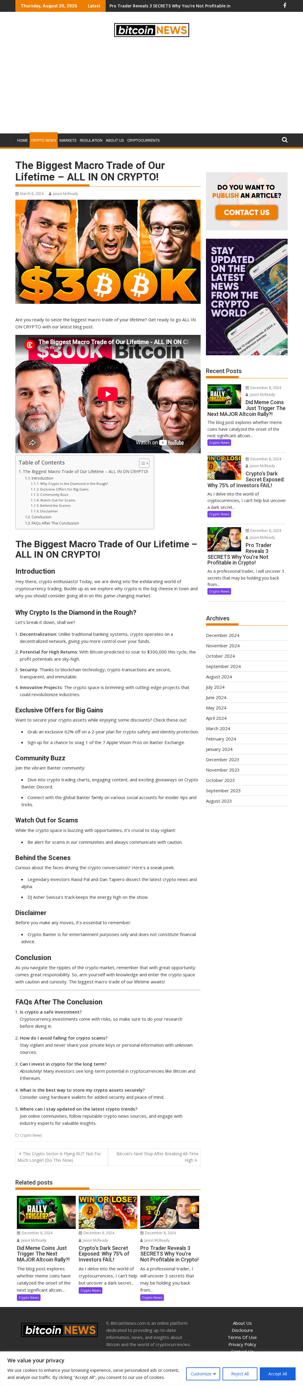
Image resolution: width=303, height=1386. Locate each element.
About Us (115, 140)
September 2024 (223, 666)
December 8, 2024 (36, 1232)
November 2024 (223, 645)
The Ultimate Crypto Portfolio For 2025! (150, 6)
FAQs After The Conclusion (55, 523)
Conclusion (41, 516)
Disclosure (242, 1330)
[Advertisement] (151, 86)
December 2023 (222, 759)
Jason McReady (65, 193)
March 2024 (218, 728)
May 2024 (216, 708)
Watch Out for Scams (57, 500)
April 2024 (216, 718)
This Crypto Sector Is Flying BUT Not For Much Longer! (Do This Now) (59, 1157)
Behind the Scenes (55, 505)
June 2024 (216, 697)
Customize (201, 1374)
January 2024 (219, 749)
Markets (68, 140)
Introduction (42, 478)
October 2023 (220, 780)
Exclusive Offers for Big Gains (64, 489)
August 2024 (219, 677)
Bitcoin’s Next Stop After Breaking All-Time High (158, 1157)
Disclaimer (49, 511)
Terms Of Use (242, 1337)
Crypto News (43, 140)
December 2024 (222, 635)
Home (22, 140)
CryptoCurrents (143, 140)
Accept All (277, 1374)
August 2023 (219, 801)
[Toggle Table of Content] (141, 463)
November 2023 (223, 770)
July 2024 (215, 687)
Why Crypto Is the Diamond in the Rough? (74, 483)
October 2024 (220, 656)
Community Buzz (54, 494)
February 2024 (221, 739)
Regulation (91, 140)
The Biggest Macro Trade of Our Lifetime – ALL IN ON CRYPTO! (85, 471)
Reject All (240, 1374)
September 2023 (223, 790)
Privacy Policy (242, 1344)
